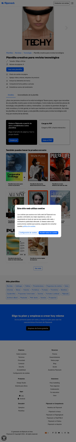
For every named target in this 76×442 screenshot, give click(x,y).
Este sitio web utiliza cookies (31, 208)
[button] (4, 438)
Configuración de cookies (28, 233)
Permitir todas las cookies (48, 233)
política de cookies (29, 226)
